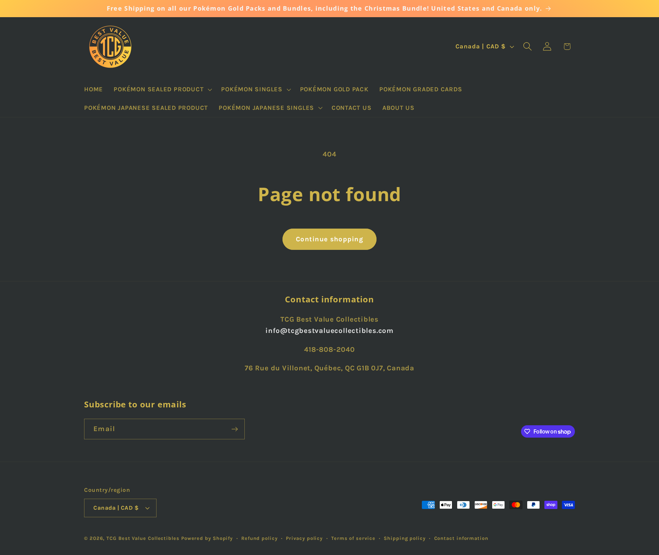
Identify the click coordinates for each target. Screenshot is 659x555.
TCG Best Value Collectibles (143, 538)
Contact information (461, 538)
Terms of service (353, 538)
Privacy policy (304, 538)
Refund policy (259, 538)
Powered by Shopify (207, 538)
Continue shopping (329, 239)
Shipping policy (405, 538)
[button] (162, 89)
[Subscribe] (234, 429)
